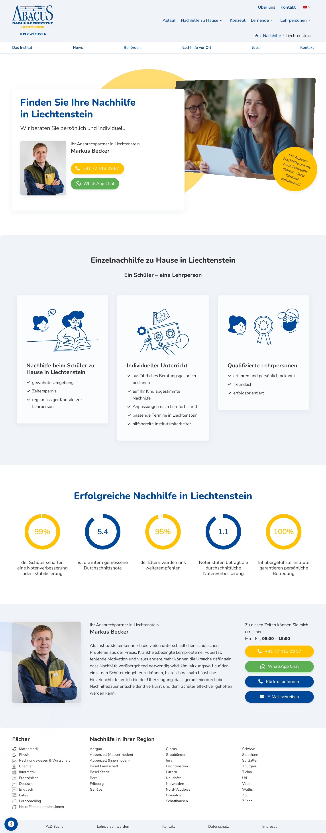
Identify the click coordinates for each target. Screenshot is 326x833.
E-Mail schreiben (282, 697)
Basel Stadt (99, 772)
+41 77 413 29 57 (100, 168)
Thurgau (249, 766)
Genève (96, 789)
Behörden (132, 47)
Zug (245, 795)
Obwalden (174, 795)
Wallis (247, 789)
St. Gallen (250, 760)
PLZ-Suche (54, 826)
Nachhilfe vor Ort (196, 47)
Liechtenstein (177, 766)
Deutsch (25, 783)
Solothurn (250, 754)
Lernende (260, 20)
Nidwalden (175, 783)
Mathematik (28, 748)
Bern (94, 778)
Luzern (171, 772)
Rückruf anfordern (282, 682)
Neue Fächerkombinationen (41, 806)
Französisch (28, 778)
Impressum (271, 826)
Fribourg (97, 783)
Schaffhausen (177, 801)
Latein (23, 795)
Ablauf (169, 20)
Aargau (96, 748)
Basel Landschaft (104, 766)
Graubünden (176, 754)
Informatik (26, 772)
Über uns (266, 7)
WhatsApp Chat (98, 184)
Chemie (24, 766)
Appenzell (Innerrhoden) (110, 760)
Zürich (247, 801)
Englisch (23, 789)
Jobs (255, 47)
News (78, 47)
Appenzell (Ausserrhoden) (111, 754)
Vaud (246, 783)
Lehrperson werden (113, 826)
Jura (169, 760)
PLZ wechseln (34, 34)
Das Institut (22, 47)
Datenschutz (218, 826)
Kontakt (288, 7)
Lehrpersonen (293, 20)
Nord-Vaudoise (178, 789)
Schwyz (248, 748)
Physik (23, 754)
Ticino (247, 772)
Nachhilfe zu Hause (199, 20)
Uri (244, 778)
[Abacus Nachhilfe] (256, 36)
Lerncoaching (29, 801)
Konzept (237, 20)
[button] (306, 7)
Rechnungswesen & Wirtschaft (44, 760)
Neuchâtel (174, 778)
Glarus (171, 748)
